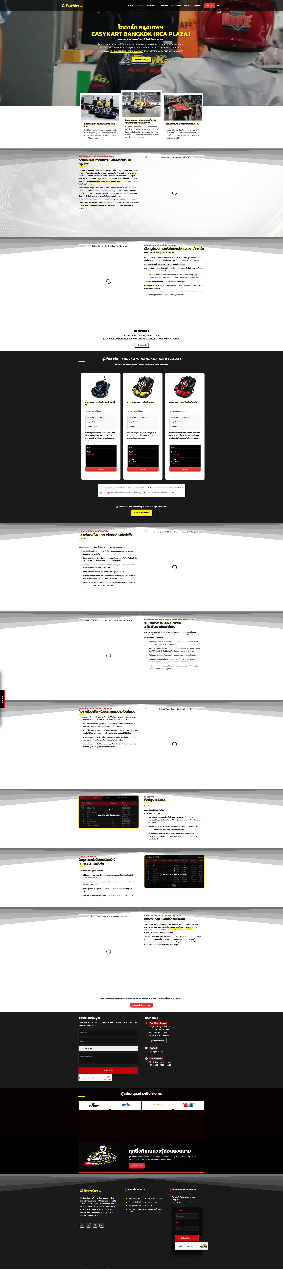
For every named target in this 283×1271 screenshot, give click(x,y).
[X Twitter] (101, 1225)
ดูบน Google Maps (158, 1040)
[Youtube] (88, 1225)
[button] (148, 193)
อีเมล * (177, 1222)
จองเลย (209, 5)
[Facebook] (82, 1225)
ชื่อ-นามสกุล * (180, 1210)
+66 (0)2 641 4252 (156, 1051)
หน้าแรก (130, 5)
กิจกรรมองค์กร (176, 5)
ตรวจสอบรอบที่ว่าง (141, 512)
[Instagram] (95, 1225)
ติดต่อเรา (187, 5)
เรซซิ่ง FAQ (197, 5)
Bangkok (140, 5)
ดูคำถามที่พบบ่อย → (137, 1166)
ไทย (219, 5)
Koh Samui (164, 5)
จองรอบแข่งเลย (140, 60)
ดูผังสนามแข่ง (141, 345)
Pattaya (150, 5)
